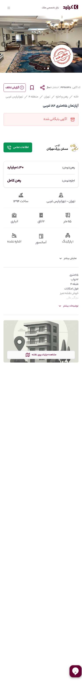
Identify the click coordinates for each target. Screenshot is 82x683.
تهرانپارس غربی (14, 97)
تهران (47, 97)
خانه (76, 97)
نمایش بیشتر (70, 259)
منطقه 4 (33, 97)
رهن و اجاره (62, 97)
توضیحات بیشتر (71, 306)
